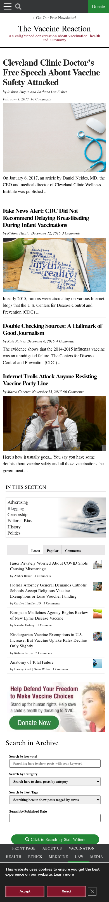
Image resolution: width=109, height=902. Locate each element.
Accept (25, 891)
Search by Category (23, 774)
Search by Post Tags (23, 792)
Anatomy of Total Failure (32, 662)
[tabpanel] (56, 615)
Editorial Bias (20, 520)
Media (96, 856)
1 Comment (45, 625)
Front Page (24, 848)
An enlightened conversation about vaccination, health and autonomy (54, 37)
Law (79, 856)
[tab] (36, 549)
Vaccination (82, 848)
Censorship (17, 514)
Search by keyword (23, 756)
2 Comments (43, 653)
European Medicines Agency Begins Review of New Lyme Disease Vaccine (49, 615)
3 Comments (71, 233)
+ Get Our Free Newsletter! (54, 17)
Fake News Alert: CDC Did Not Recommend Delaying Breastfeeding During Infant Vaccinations (46, 217)
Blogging (16, 508)
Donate (98, 6)
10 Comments (40, 99)
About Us (52, 848)
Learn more (64, 874)
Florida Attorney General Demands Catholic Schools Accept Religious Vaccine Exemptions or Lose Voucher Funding (48, 590)
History (14, 527)
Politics (14, 533)
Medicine (58, 856)
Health (14, 856)
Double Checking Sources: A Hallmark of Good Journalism (52, 329)
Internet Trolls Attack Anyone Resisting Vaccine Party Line (50, 379)
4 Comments (65, 341)
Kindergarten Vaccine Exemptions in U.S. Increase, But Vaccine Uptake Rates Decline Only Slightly (48, 640)
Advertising (18, 502)
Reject (66, 891)
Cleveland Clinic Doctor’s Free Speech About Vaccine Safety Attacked (51, 72)
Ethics (35, 856)
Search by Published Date (28, 811)
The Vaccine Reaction (54, 28)
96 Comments (73, 391)
